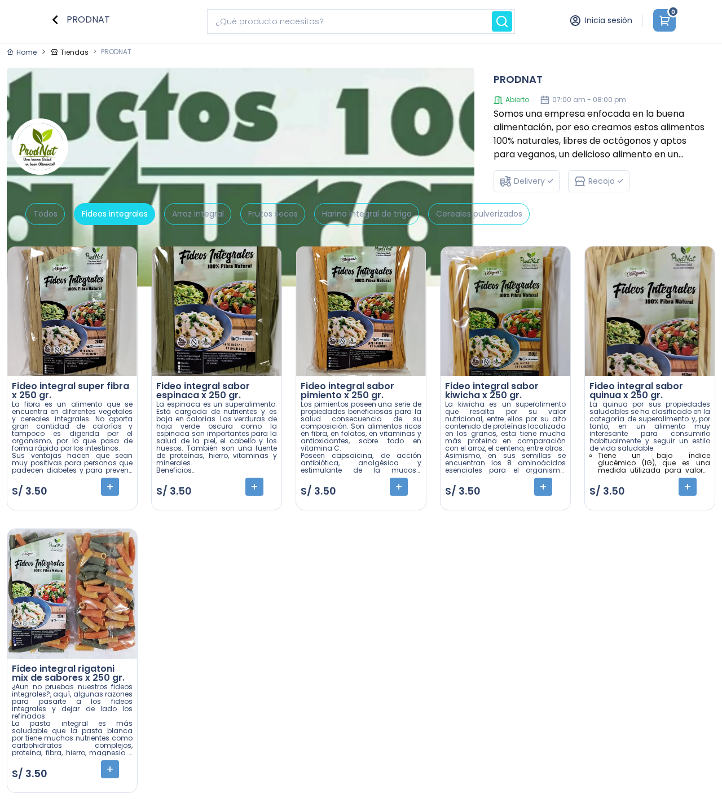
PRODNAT (87, 19)
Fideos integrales (115, 213)
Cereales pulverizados (479, 213)
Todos (45, 213)
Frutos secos (273, 213)
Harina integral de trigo (367, 213)
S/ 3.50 (29, 491)
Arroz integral (198, 213)
